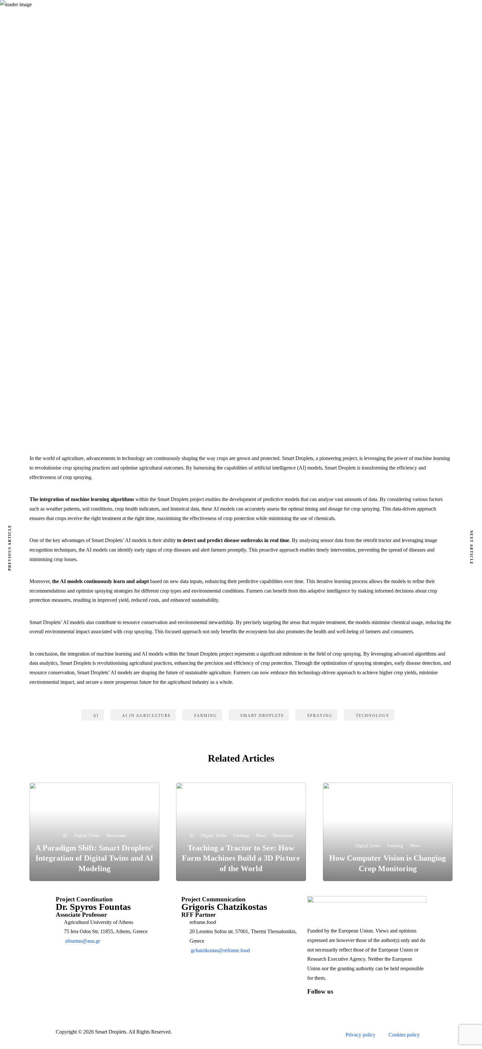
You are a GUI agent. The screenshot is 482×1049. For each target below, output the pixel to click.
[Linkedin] (351, 1003)
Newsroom (247, 145)
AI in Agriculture (146, 715)
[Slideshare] (386, 1003)
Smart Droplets (262, 715)
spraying (319, 715)
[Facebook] (315, 1003)
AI (227, 145)
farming (205, 715)
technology (373, 715)
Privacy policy (360, 1035)
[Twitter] (333, 1003)
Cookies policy (404, 1035)
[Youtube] (368, 1003)
